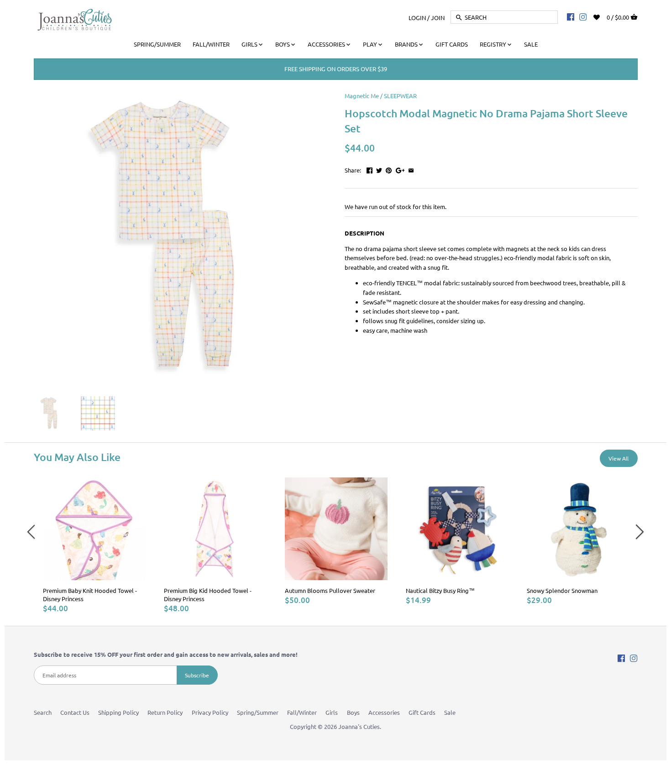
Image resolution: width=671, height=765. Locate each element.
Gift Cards (422, 712)
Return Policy (165, 712)
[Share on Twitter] (379, 169)
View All (618, 458)
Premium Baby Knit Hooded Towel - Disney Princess (90, 595)
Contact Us (74, 712)
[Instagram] (583, 16)
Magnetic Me (362, 96)
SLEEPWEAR (400, 96)
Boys (353, 712)
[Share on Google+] (400, 169)
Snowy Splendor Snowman (562, 590)
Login (417, 17)
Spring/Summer (257, 712)
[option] (94, 545)
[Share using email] (411, 169)
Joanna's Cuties (359, 726)
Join (438, 17)
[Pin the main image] (389, 169)
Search (43, 712)
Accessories (384, 712)
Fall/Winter (302, 712)
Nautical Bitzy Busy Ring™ (440, 590)
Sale (450, 712)
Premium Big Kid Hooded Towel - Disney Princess (208, 595)
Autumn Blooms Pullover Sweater (330, 590)
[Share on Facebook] (369, 169)
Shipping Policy (118, 712)
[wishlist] (603, 16)
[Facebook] (570, 16)
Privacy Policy (210, 712)
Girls (331, 712)
